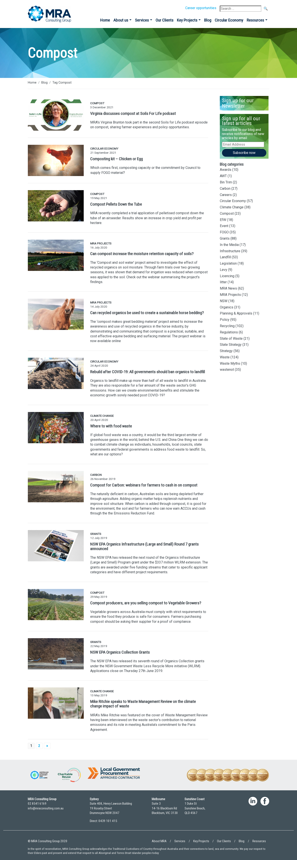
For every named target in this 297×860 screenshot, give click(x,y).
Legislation (228, 263)
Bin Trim (226, 182)
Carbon (225, 188)
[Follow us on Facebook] (264, 812)
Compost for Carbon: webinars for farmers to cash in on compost (143, 485)
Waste (225, 357)
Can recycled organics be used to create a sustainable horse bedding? (147, 312)
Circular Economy (229, 20)
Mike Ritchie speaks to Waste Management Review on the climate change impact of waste (143, 703)
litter (223, 282)
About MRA (159, 841)
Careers (226, 195)
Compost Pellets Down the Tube (116, 204)
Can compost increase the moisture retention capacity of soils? (142, 253)
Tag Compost (62, 82)
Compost (227, 213)
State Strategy (231, 345)
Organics (226, 307)
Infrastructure (230, 251)
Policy (224, 320)
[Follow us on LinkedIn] (253, 812)
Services (142, 20)
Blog (207, 20)
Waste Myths (230, 363)
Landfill (225, 257)
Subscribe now (244, 153)
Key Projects (187, 20)
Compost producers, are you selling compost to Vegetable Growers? (145, 602)
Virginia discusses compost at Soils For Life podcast (133, 113)
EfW (223, 220)
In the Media (229, 245)
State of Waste (231, 338)
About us (120, 20)
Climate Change (232, 207)
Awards (225, 170)
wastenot (227, 369)
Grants (225, 238)
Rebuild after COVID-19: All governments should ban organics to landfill (147, 371)
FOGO (224, 232)
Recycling (227, 326)
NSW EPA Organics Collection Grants (120, 652)
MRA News (228, 288)
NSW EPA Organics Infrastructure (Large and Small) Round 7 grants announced (144, 546)
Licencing (227, 276)
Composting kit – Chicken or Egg (116, 158)
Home (105, 20)
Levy (223, 270)
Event (224, 226)
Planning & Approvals (236, 313)
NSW (223, 301)
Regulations (229, 332)
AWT (223, 176)
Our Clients (165, 20)
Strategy (226, 351)
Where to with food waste (111, 425)
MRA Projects (230, 295)
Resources (255, 20)
